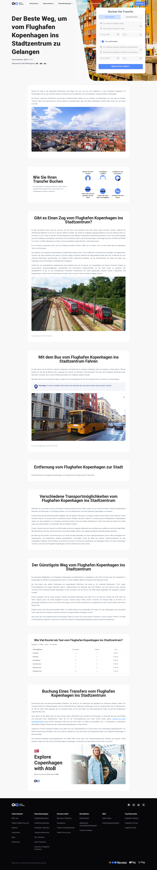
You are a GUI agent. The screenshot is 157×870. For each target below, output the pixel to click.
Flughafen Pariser (131, 823)
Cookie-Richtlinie (86, 830)
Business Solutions (64, 818)
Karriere (15, 828)
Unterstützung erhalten (110, 823)
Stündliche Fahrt (132, 17)
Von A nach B (109, 17)
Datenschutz (84, 818)
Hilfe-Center (106, 818)
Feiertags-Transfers (41, 828)
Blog (13, 837)
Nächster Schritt (121, 66)
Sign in (127, 3)
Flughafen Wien (130, 828)
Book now (139, 3)
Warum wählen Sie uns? (20, 823)
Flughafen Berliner (131, 818)
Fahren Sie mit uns (64, 832)
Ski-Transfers (39, 837)
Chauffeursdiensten (41, 823)
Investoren (16, 832)
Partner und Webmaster (66, 828)
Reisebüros (61, 823)
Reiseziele (16, 842)
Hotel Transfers (40, 842)
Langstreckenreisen (41, 832)
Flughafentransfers (41, 818)
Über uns (15, 818)
